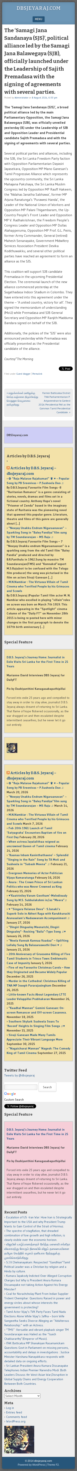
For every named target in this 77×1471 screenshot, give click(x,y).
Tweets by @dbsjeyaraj (19, 1075)
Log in (10, 1408)
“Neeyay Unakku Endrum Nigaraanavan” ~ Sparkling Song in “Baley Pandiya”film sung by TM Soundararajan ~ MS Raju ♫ (37, 532)
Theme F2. (53, 1464)
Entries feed (14, 1412)
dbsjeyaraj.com (38, 8)
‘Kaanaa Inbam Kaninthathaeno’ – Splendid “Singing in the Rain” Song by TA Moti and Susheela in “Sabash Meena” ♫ (37, 859)
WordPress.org (15, 1421)
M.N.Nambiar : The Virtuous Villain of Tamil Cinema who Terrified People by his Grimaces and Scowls (38, 586)
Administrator (21, 97)
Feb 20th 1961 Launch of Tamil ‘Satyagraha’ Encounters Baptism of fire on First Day (36, 832)
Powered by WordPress (31, 1464)
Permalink (37, 373)
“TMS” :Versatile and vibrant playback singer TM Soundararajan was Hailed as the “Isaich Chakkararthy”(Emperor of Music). (36, 1334)
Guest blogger (23, 373)
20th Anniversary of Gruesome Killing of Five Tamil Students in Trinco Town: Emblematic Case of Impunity (38, 958)
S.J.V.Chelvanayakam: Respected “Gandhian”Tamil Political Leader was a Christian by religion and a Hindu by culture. (37, 1266)
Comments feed (16, 1417)
